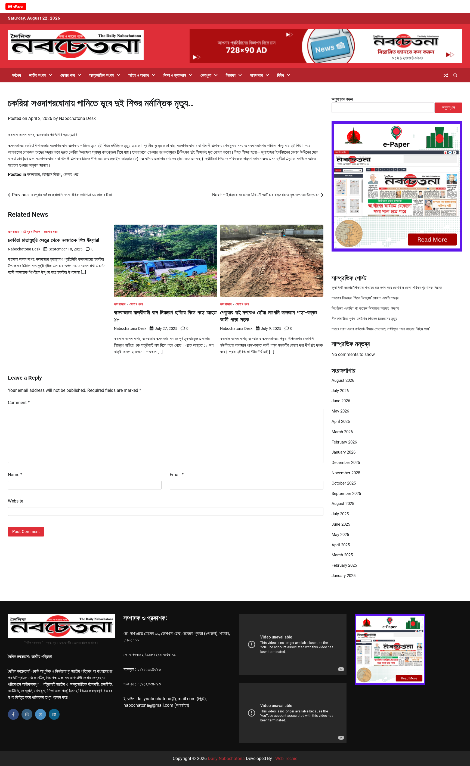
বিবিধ (280, 75)
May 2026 (340, 411)
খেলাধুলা (205, 75)
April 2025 (341, 544)
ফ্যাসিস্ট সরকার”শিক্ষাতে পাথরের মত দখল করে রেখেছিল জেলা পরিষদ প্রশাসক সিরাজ (387, 287)
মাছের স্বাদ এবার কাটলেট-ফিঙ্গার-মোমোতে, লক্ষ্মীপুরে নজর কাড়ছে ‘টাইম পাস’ (381, 329)
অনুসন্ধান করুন (342, 99)
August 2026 (343, 380)
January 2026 (343, 452)
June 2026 (341, 400)
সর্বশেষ (16, 75)
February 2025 (344, 565)
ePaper (18, 6)
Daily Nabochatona (226, 758)
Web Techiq (286, 758)
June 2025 (341, 524)
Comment (19, 402)
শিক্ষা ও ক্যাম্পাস (174, 75)
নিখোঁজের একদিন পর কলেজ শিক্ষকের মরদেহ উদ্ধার (365, 308)
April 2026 (341, 421)
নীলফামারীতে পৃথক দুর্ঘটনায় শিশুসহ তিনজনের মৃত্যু (364, 318)
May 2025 (340, 534)
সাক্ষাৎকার (256, 75)
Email (177, 474)
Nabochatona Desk (77, 118)
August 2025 (343, 503)
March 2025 (342, 555)
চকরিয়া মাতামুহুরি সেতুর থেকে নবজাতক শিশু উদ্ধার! (53, 240)
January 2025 (343, 575)
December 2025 (346, 462)
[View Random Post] (446, 75)
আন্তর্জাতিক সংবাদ (101, 75)
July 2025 (340, 513)
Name (15, 474)
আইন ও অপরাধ (138, 75)
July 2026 (340, 390)
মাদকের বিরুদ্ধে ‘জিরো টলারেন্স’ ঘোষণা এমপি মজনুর (365, 298)
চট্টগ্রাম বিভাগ (51, 174)
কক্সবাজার (33, 174)
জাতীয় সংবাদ (37, 75)
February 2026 (344, 442)
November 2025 (346, 472)
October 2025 (344, 483)
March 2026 (342, 431)
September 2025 (346, 493)
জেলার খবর (67, 75)
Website (15, 501)
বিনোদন (231, 75)
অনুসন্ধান (448, 107)
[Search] (455, 75)
